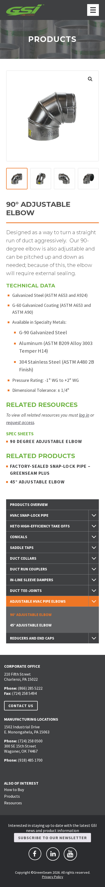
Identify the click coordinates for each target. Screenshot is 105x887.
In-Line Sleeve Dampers (31, 579)
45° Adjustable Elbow (38, 482)
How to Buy (14, 789)
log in (84, 415)
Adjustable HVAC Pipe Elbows (38, 601)
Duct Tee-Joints (26, 590)
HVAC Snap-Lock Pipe (29, 515)
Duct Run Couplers (28, 569)
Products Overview (29, 504)
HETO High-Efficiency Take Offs (40, 526)
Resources (13, 802)
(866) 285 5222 (30, 688)
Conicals (18, 536)
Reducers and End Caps (32, 638)
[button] (90, 79)
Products (12, 796)
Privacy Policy (52, 876)
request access (20, 422)
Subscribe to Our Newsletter (52, 837)
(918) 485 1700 (30, 760)
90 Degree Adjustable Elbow (46, 441)
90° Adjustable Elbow (30, 614)
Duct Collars (23, 558)
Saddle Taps (22, 547)
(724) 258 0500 (30, 740)
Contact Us (20, 705)
